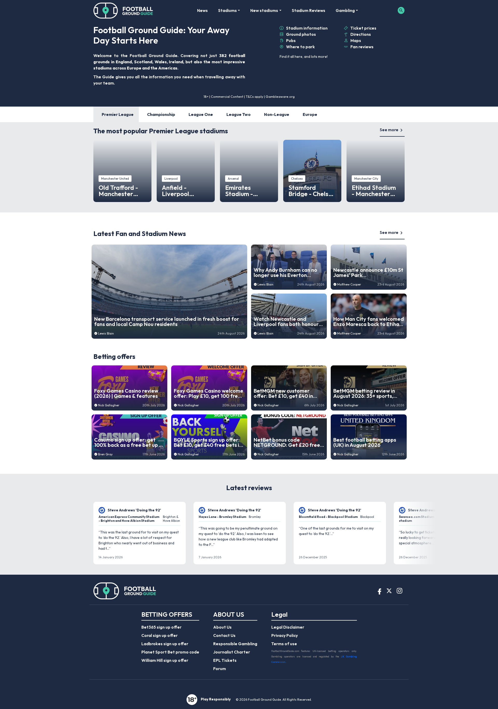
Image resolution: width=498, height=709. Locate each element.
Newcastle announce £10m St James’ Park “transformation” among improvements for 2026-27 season (368, 272)
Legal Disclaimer (287, 627)
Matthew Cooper (349, 284)
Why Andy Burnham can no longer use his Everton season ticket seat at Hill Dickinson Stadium (285, 272)
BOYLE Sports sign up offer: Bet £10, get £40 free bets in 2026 (208, 442)
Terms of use (284, 643)
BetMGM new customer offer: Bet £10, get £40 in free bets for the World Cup (287, 393)
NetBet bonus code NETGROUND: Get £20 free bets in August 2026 (287, 442)
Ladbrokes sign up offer (164, 643)
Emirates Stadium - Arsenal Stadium (248, 190)
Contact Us (224, 635)
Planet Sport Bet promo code (170, 652)
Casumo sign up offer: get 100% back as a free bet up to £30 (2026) (129, 442)
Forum (219, 668)
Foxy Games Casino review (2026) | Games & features (126, 393)
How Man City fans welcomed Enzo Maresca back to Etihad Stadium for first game (368, 321)
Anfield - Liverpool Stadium (175, 190)
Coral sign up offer (159, 635)
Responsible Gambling (235, 643)
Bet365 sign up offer (161, 627)
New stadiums (264, 10)
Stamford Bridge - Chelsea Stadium (312, 190)
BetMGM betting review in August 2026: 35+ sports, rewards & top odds (364, 393)
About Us (222, 627)
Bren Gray (105, 454)
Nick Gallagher (108, 405)
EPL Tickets (225, 660)
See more (389, 129)
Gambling (345, 10)
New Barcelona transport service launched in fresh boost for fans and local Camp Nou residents (166, 321)
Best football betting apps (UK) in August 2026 (364, 442)
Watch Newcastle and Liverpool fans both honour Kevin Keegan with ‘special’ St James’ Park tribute (289, 321)
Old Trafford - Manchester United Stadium (121, 190)
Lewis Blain (106, 333)
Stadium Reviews (308, 10)
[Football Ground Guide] (123, 10)
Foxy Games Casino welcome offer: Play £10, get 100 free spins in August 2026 (208, 393)
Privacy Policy (284, 635)
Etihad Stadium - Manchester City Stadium (374, 190)
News (202, 10)
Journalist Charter (231, 652)
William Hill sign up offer (164, 660)
